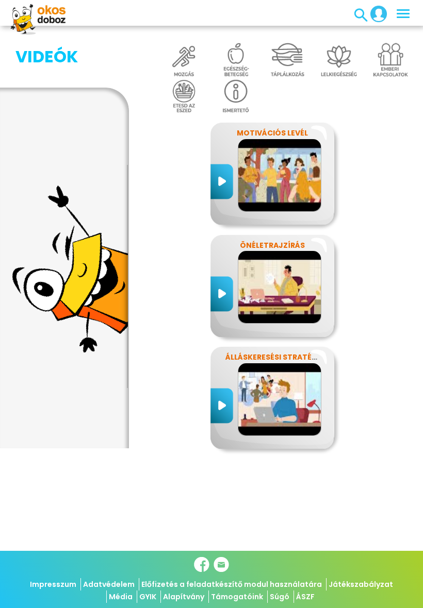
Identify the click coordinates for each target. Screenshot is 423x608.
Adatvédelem (109, 584)
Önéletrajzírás (272, 245)
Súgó (279, 597)
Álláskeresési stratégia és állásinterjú (308, 357)
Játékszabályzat (361, 584)
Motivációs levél (272, 133)
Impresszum (53, 584)
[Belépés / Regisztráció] (375, 13)
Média (121, 597)
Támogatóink (237, 597)
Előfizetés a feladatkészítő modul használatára (231, 584)
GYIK (147, 597)
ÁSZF (305, 597)
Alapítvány (183, 597)
